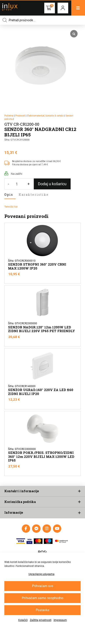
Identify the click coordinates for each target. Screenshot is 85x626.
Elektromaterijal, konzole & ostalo (45, 115)
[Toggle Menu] (78, 8)
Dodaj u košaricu (52, 184)
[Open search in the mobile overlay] (42, 20)
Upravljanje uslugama (41, 574)
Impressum (60, 620)
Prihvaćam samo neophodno (42, 598)
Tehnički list (11, 206)
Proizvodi (20, 115)
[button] (63, 8)
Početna (8, 115)
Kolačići (23, 620)
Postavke (42, 610)
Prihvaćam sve (42, 586)
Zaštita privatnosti (40, 620)
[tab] (10, 195)
